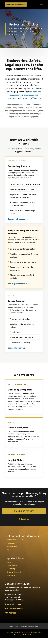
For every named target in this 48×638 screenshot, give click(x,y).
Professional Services (14, 539)
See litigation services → (19, 283)
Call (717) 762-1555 (24, 511)
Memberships (11, 546)
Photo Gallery (11, 565)
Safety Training (12, 575)
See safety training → (17, 347)
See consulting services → (19, 219)
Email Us (24, 519)
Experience (10, 543)
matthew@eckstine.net (14, 608)
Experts (9, 562)
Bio (7, 550)
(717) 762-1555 (10, 613)
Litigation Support (13, 572)
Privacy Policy (13, 626)
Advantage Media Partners (24, 635)
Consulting (10, 568)
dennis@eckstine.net (13, 604)
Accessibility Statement (29, 626)
